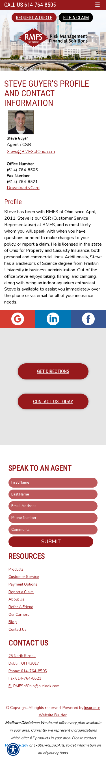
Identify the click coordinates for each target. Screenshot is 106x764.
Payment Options (22, 584)
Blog (12, 622)
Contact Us (17, 629)
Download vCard (23, 188)
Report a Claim (21, 592)
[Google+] (17, 319)
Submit (51, 541)
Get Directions (53, 371)
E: (10, 686)
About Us (16, 599)
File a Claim (76, 17)
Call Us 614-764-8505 (30, 5)
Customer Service (23, 576)
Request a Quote (34, 17)
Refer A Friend (20, 607)
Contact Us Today (53, 401)
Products (15, 569)
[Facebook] (88, 319)
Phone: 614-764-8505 (27, 671)
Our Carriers (18, 614)
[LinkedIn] (53, 319)
